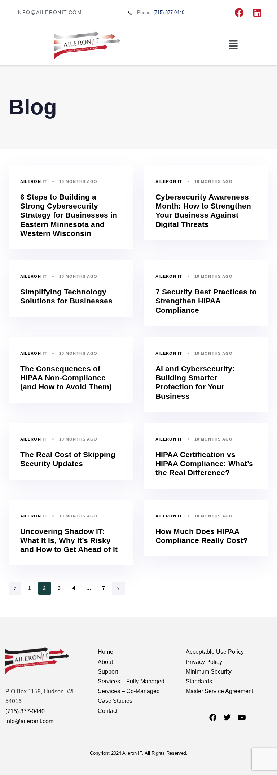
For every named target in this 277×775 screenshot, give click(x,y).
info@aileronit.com (29, 721)
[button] (233, 45)
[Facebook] (239, 13)
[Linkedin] (257, 13)
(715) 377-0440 (25, 711)
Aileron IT (33, 181)
